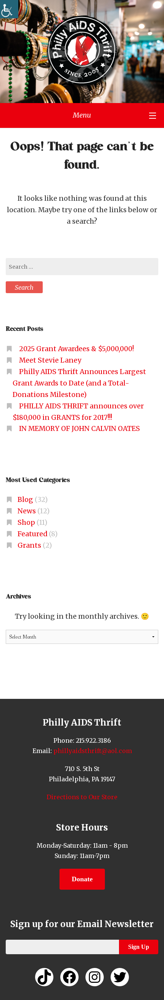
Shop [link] (26, 522)
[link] (9, 9)
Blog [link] (25, 499)
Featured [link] (32, 534)
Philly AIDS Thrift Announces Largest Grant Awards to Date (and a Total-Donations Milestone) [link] (79, 383)
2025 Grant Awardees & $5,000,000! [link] (76, 349)
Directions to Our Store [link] (82, 797)
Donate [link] (82, 879)
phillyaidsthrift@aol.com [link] (92, 751)
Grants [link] (29, 545)
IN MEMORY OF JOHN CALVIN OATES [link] (79, 428)
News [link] (27, 511)
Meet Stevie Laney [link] (50, 360)
